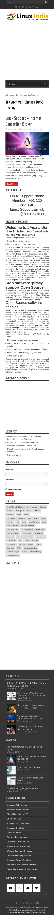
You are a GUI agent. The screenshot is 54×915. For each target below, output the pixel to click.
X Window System (13, 555)
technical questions (30, 548)
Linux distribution (12, 529)
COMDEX (10, 511)
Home (11, 95)
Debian (28, 511)
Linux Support (40, 537)
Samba (38, 544)
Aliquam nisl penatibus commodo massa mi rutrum (30, 717)
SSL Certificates (14, 819)
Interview (10, 522)
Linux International (13, 533)
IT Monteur (40, 910)
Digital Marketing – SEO (17, 814)
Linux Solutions (14, 833)
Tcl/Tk (19, 548)
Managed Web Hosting (17, 805)
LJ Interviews (11, 540)
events (26, 514)
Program (35, 540)
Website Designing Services (19, 851)
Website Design (15, 910)
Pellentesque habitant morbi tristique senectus (30, 727)
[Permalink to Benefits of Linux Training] (11, 774)
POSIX (26, 540)
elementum (10, 514)
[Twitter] (37, 888)
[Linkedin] (20, 888)
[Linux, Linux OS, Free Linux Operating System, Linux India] (27, 17)
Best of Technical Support (15, 507)
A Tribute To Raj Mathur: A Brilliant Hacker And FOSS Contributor (26, 684)
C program (20, 511)
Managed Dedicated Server (19, 823)
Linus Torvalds (34, 522)
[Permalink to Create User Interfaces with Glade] (11, 784)
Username (9, 470)
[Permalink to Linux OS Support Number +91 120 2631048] (11, 763)
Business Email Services (18, 810)
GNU (36, 518)
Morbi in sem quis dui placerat (31, 705)
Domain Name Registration (19, 855)
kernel (24, 522)
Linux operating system (25, 537)
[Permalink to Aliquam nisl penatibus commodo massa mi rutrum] (11, 723)
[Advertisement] (27, 49)
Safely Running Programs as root (22, 788)
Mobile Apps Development (18, 846)
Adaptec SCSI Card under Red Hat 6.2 (23, 442)
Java (17, 522)
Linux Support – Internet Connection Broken (23, 121)
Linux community (12, 526)
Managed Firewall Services (19, 860)
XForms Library (35, 552)
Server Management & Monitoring (22, 869)
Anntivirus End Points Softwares (21, 865)
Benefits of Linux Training (28, 767)
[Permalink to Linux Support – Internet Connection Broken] (27, 154)
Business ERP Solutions (18, 842)
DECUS (37, 511)
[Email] (28, 888)
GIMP (30, 518)
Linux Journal (26, 533)
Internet (43, 518)
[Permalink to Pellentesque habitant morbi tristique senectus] (11, 733)
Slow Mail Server (14, 455)
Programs (22, 544)
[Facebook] (11, 888)
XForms (25, 552)
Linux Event (40, 529)
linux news (10, 537)
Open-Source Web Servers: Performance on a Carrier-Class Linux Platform (32, 695)
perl (20, 540)
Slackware (10, 548)
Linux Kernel (38, 533)
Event (19, 514)
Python (30, 544)
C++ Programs (32, 507)
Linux (44, 522)
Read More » (11, 184)
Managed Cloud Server (17, 828)
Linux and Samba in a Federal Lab (21, 446)
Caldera (43, 507)
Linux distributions (27, 529)
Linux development (27, 526)
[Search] (46, 2)
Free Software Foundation (16, 518)
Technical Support (13, 552)
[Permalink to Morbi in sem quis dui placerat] (11, 712)
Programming (11, 544)
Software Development (17, 837)
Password (9, 480)
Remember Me (14, 490)
